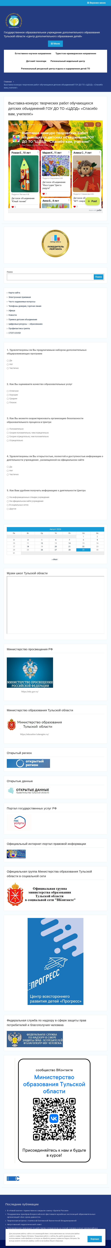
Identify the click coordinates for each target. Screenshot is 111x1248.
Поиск (10, 272)
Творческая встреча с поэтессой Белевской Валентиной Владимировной (42, 1221)
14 (70, 543)
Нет (11, 364)
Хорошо (94, 1239)
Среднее (13, 398)
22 (83, 547)
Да (10, 360)
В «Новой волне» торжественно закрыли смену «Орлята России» (38, 1210)
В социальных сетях (18, 505)
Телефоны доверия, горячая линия (25, 306)
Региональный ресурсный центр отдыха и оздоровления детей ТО (55, 68)
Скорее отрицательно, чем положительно (29, 436)
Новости (13, 315)
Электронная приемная (20, 297)
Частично (14, 368)
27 (56, 550)
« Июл (54, 559)
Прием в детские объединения (23, 319)
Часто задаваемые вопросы (22, 301)
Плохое (12, 402)
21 (70, 547)
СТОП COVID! (15, 333)
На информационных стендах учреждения (29, 497)
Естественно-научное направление (33, 53)
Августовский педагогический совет (24, 1224)
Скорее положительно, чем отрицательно (29, 433)
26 (42, 550)
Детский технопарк (36, 61)
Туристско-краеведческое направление (76, 53)
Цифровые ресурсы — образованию (25, 324)
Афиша (12, 310)
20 (56, 547)
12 (42, 543)
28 (70, 550)
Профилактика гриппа (19, 328)
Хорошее (13, 395)
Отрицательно (16, 440)
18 (28, 547)
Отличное (13, 391)
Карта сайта (14, 293)
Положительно (16, 429)
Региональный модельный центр (68, 61)
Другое (12, 509)
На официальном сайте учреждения (26, 501)
